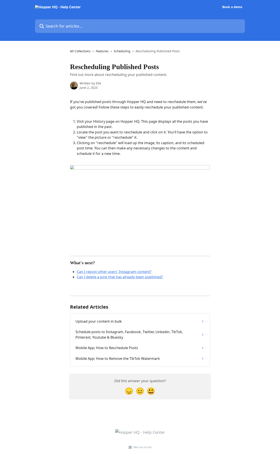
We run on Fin (142, 447)
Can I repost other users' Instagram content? (114, 271)
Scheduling (122, 51)
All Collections (80, 51)
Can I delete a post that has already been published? (120, 277)
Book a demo (232, 7)
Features (102, 51)
